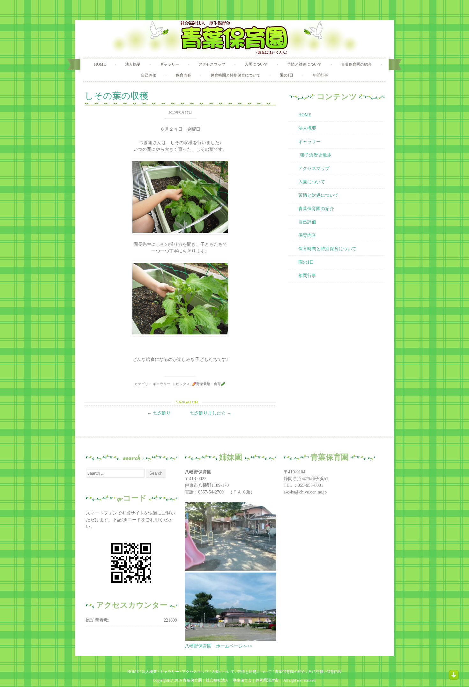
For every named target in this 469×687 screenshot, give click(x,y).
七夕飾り (159, 413)
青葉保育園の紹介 (356, 64)
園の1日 (286, 75)
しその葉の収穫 (116, 96)
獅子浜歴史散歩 (315, 155)
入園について (256, 64)
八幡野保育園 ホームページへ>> (218, 646)
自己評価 (148, 75)
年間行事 (320, 75)
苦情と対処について (304, 64)
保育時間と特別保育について (235, 75)
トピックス (181, 384)
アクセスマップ (211, 64)
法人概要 (132, 64)
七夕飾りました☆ (210, 413)
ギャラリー (169, 64)
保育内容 (183, 75)
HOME (100, 64)
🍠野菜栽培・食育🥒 (208, 384)
